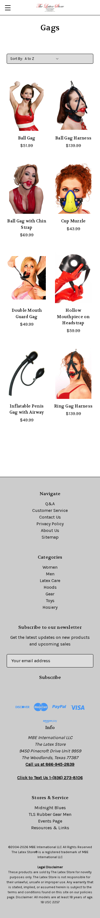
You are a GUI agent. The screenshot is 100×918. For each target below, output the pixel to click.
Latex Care (50, 580)
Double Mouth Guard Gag (27, 314)
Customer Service (50, 510)
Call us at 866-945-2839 (50, 764)
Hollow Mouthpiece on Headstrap (73, 317)
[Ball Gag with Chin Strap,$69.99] (27, 188)
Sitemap (50, 537)
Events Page (50, 821)
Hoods (50, 587)
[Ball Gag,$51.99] (27, 105)
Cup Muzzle (73, 221)
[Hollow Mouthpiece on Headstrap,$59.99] (73, 277)
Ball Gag (27, 138)
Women (50, 567)
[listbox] (43, 58)
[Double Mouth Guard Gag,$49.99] (27, 277)
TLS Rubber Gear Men (50, 814)
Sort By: (16, 59)
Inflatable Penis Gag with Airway (26, 409)
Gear (50, 594)
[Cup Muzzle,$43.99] (73, 188)
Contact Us (50, 517)
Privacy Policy (50, 523)
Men (50, 573)
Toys (50, 600)
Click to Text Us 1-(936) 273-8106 (50, 777)
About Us (50, 530)
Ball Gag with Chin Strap (26, 224)
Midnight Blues (50, 807)
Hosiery (50, 607)
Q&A (50, 503)
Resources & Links (50, 827)
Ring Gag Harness (73, 406)
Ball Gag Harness (73, 138)
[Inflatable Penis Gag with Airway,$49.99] (27, 373)
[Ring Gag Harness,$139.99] (73, 373)
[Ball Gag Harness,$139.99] (73, 105)
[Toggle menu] (7, 7)
